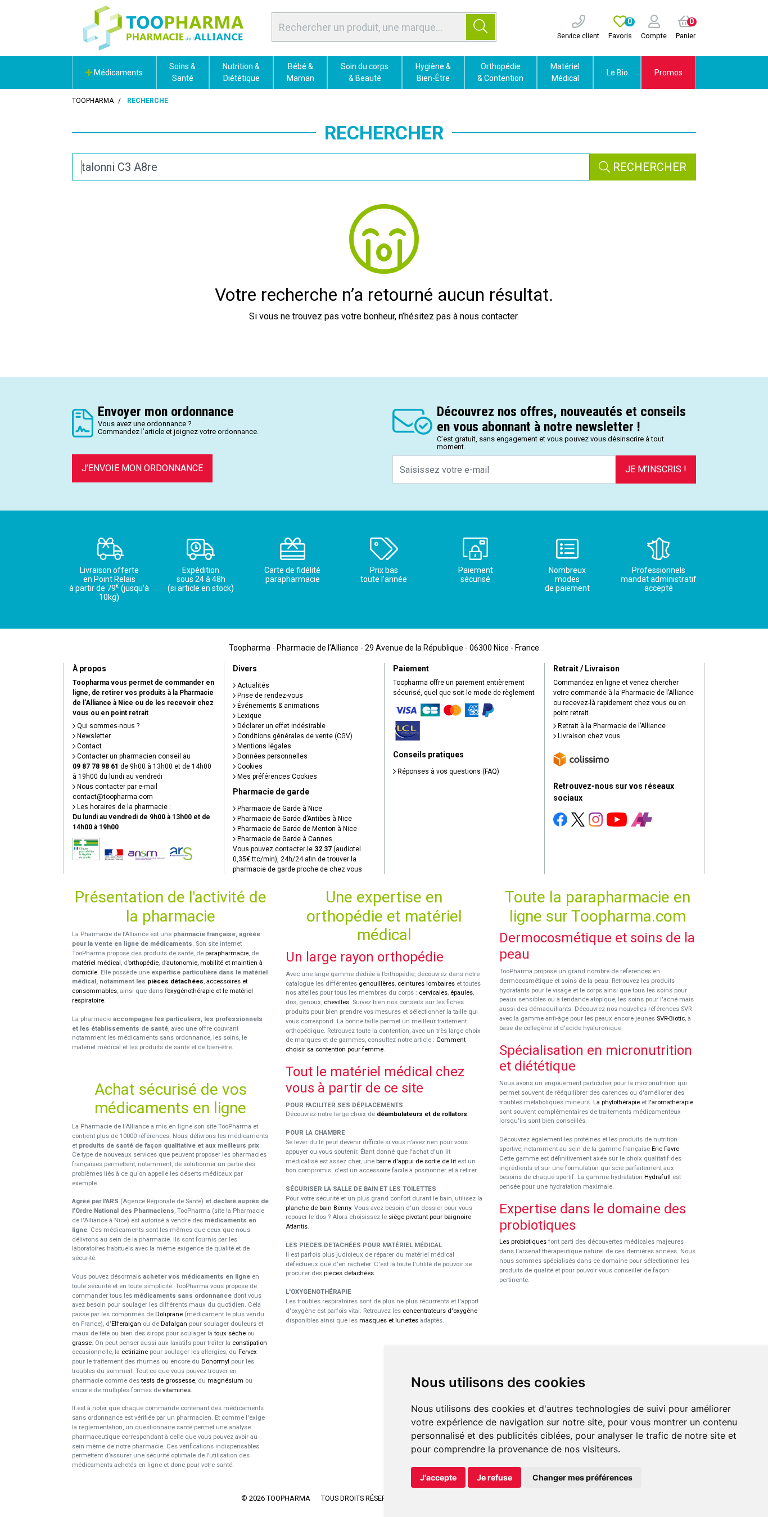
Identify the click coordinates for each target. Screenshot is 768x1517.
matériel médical (96, 963)
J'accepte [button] (438, 1477)
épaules (461, 992)
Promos (668, 72)
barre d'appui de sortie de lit (416, 1161)
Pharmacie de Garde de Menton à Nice (296, 829)
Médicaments (117, 72)
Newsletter (93, 736)
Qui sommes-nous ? (107, 726)
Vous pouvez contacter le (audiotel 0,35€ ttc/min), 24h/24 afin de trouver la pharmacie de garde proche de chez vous (297, 859)
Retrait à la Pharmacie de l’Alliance (611, 726)
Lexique (248, 716)
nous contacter (488, 316)
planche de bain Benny (318, 1208)
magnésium (225, 1380)
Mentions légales (263, 746)
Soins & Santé (182, 72)
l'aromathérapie (670, 1102)
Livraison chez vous (588, 736)
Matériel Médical (565, 72)
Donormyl (215, 1361)
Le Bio (617, 72)
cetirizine (134, 1352)
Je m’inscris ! (655, 469)
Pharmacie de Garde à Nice (279, 808)
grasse (82, 1343)
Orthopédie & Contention (500, 72)
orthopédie (143, 963)
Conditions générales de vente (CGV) (294, 736)
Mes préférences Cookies (276, 776)
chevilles (336, 1002)
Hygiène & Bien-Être (433, 72)
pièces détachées (175, 981)
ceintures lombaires (426, 983)
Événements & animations (277, 706)
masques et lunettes (388, 1320)
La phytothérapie (616, 1102)
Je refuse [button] (494, 1477)
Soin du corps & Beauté (364, 72)
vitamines (176, 1390)
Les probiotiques (522, 1241)
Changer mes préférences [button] (582, 1477)
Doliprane (169, 1314)
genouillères (377, 983)
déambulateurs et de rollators (422, 1114)
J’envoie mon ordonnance (142, 468)
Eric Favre (665, 1149)
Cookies (249, 766)
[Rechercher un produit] (480, 27)
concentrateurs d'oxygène (440, 1311)
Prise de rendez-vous (269, 695)
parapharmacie (227, 953)
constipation (249, 1343)
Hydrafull (657, 1177)
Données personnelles (272, 756)
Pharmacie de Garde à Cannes (284, 839)
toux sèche (230, 1333)
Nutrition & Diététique (241, 72)
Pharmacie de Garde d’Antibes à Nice (294, 819)
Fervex (247, 1352)
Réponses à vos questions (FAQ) (447, 771)
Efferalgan (126, 1324)
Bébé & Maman (300, 72)
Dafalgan (174, 1324)
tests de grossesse (168, 1380)
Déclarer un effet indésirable (281, 726)
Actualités (252, 685)
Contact (88, 746)
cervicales (433, 992)
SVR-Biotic (671, 1018)
